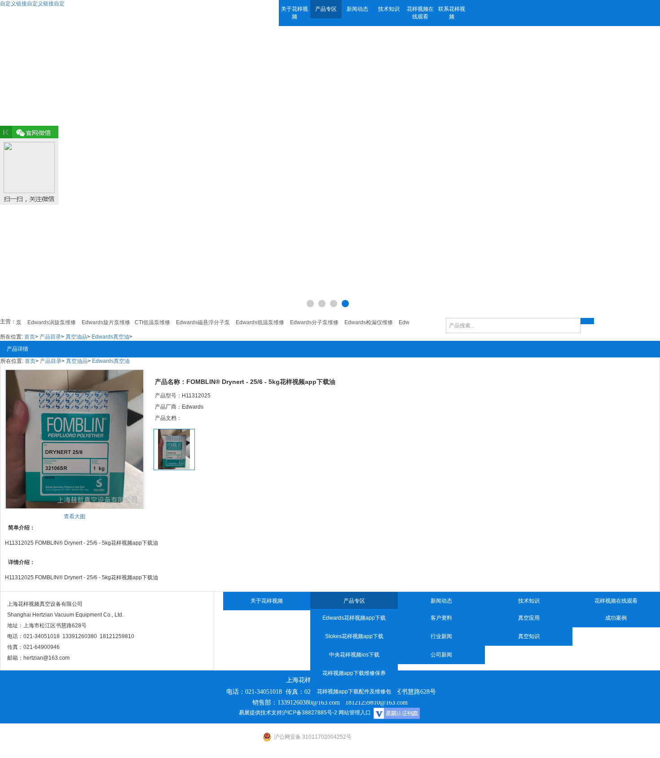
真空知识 (529, 636)
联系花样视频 (451, 13)
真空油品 (76, 337)
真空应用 (529, 618)
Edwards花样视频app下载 (354, 618)
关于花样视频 (294, 13)
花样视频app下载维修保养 (354, 673)
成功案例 (616, 618)
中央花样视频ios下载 (354, 655)
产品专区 (326, 9)
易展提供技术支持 (260, 713)
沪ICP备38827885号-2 (309, 713)
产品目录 (50, 337)
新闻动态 (357, 9)
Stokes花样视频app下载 (354, 636)
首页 (29, 337)
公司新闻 (441, 655)
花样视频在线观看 (420, 13)
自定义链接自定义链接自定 (32, 3)
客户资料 (441, 618)
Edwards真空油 (110, 337)
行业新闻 (441, 636)
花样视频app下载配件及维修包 (354, 691)
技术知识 (389, 9)
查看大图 (74, 516)
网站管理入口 (355, 713)
